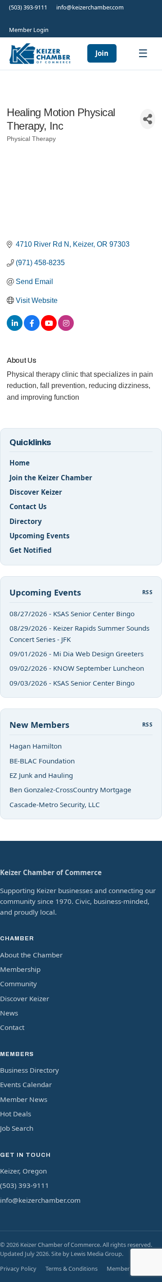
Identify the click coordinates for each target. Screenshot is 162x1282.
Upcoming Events (39, 535)
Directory (25, 521)
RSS (147, 592)
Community (18, 983)
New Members (39, 724)
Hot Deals (15, 1113)
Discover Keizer (35, 492)
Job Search (16, 1128)
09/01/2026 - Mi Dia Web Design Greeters (76, 653)
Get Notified (30, 550)
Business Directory (29, 1069)
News (9, 1012)
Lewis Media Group (96, 1254)
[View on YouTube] (49, 328)
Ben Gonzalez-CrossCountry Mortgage (70, 789)
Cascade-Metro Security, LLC (54, 804)
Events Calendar (26, 1084)
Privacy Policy (18, 1268)
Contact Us (28, 506)
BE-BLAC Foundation (42, 760)
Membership (20, 969)
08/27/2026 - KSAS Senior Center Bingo (72, 613)
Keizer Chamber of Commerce (51, 872)
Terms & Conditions (71, 1268)
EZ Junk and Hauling (41, 775)
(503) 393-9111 (28, 7)
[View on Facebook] (32, 328)
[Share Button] (147, 119)
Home (19, 462)
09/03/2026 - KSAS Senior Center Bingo (72, 682)
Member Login (29, 30)
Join (101, 53)
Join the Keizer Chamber (50, 477)
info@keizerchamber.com (90, 7)
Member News (23, 1099)
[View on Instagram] (66, 328)
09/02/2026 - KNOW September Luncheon (76, 668)
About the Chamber (31, 954)
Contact (12, 1027)
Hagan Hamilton (35, 745)
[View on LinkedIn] (14, 328)
